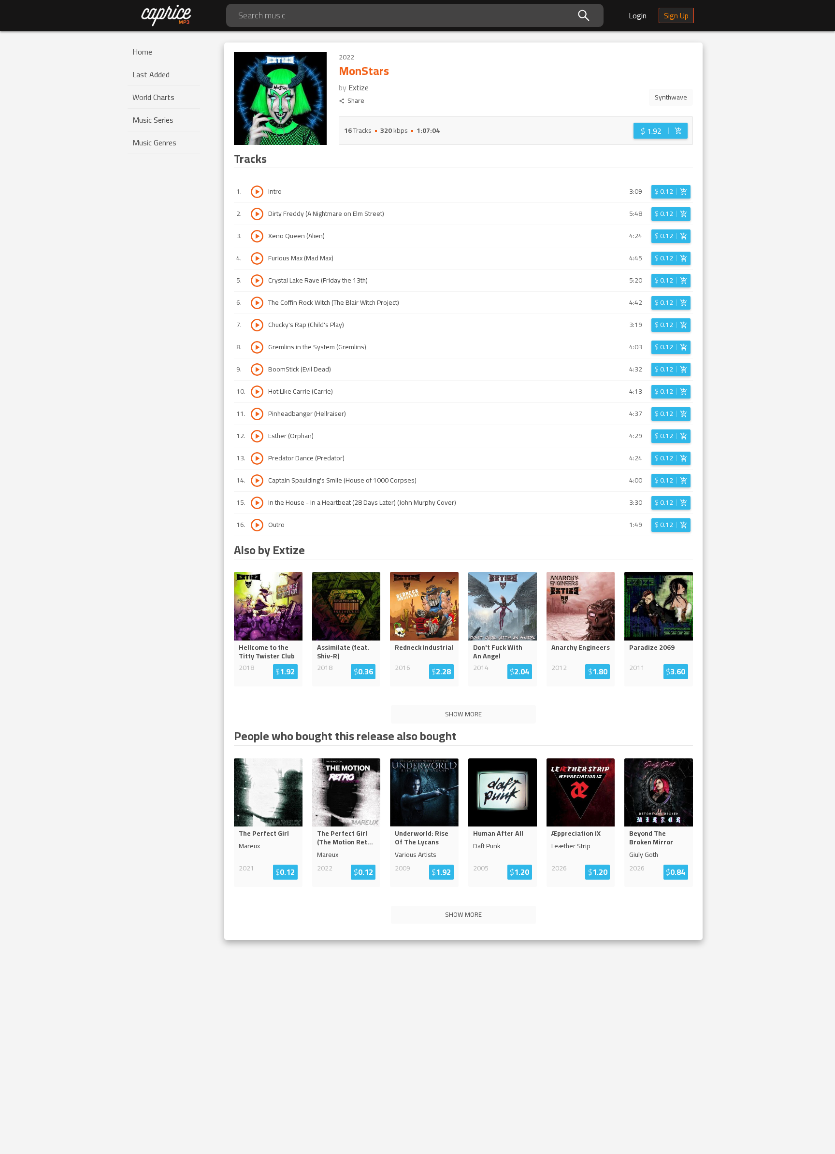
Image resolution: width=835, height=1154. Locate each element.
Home (142, 51)
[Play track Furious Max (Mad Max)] (257, 258)
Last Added (151, 74)
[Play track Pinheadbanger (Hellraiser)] (257, 414)
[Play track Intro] (257, 192)
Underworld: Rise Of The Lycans (421, 837)
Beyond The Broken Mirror (651, 837)
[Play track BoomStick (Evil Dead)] (257, 369)
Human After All (498, 833)
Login (638, 15)
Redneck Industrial (424, 647)
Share (355, 101)
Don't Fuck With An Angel (497, 651)
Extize (358, 87)
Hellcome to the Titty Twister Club (267, 651)
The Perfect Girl (264, 833)
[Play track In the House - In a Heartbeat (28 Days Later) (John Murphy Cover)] (257, 503)
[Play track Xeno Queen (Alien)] (257, 236)
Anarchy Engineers (580, 647)
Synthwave (671, 97)
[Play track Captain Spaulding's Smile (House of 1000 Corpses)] (257, 480)
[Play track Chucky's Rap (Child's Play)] (257, 325)
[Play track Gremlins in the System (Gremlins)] (257, 347)
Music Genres (154, 142)
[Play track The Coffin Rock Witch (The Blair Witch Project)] (257, 303)
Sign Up (676, 15)
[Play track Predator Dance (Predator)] (257, 458)
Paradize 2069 (652, 647)
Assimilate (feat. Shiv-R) (343, 651)
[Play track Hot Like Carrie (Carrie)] (257, 392)
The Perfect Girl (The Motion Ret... (345, 837)
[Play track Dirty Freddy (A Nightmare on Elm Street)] (257, 214)
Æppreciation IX (576, 833)
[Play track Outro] (257, 525)
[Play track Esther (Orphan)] (257, 436)
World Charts (153, 97)
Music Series (152, 120)
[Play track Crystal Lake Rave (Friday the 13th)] (257, 280)
